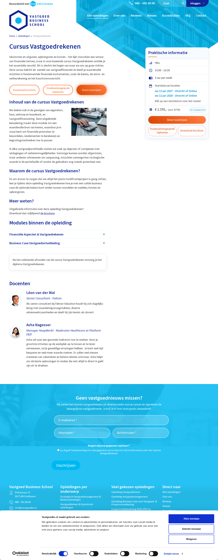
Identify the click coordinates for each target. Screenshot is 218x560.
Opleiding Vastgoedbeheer (125, 492)
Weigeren (191, 539)
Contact (201, 15)
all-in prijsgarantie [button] (197, 110)
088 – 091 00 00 (145, 3)
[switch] (93, 553)
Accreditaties (171, 15)
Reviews (136, 15)
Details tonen (171, 553)
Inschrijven (65, 465)
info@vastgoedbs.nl (26, 507)
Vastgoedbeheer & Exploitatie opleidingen (76, 506)
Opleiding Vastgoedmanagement (129, 496)
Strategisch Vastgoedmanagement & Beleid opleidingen (80, 498)
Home (12, 35)
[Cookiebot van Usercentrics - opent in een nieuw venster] (21, 553)
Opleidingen (24, 35)
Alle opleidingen (97, 15)
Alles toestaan (191, 518)
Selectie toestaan (191, 528)
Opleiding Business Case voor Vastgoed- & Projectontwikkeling (134, 503)
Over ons (119, 15)
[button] (24, 90)
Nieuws (152, 15)
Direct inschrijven (177, 120)
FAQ (187, 15)
